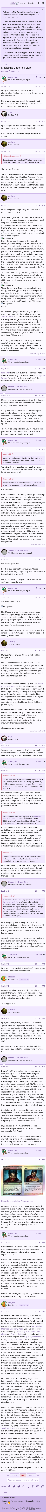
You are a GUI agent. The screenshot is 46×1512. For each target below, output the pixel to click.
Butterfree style (9, 1497)
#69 (43, 597)
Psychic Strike (17, 1334)
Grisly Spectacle (15, 1339)
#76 (43, 1018)
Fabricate (5, 372)
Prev (15, 1475)
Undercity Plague (17, 1329)
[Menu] (3, 3)
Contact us (6, 1501)
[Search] (43, 3)
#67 (43, 449)
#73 (43, 891)
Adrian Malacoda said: (11, 156)
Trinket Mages (7, 316)
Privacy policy (30, 1501)
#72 (43, 771)
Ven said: (6, 852)
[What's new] (38, 3)
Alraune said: (7, 775)
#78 (43, 1159)
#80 (43, 1311)
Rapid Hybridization (32, 1336)
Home (4, 1503)
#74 (43, 964)
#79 (43, 1242)
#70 (43, 651)
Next (30, 1475)
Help (38, 1501)
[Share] (39, 86)
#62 (43, 121)
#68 (43, 559)
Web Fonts (16, 1510)
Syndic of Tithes (7, 1428)
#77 (43, 1067)
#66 (43, 396)
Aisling (5, 71)
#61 (43, 86)
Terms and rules (17, 1501)
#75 (43, 986)
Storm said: (7, 454)
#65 (43, 368)
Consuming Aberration (25, 1331)
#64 (43, 205)
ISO (36, 86)
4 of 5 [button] (23, 1475)
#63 (43, 151)
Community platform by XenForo (21, 1508)
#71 (43, 746)
